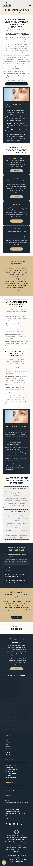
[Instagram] (6, 824)
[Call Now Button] (4, 862)
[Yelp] (18, 824)
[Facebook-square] (10, 824)
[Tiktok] (22, 824)
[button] (12, 629)
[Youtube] (14, 824)
